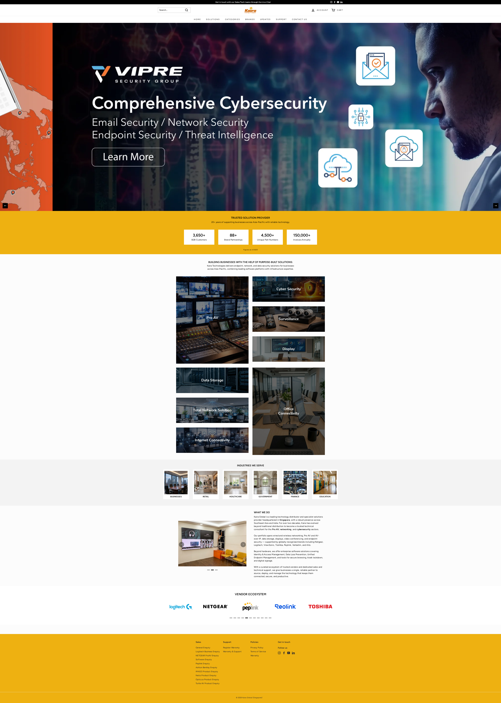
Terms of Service (258, 651)
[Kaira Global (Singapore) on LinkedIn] (293, 652)
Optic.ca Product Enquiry (207, 679)
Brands (250, 19)
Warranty (254, 655)
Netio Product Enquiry (206, 675)
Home (197, 19)
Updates (265, 19)
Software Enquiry (204, 659)
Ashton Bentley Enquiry (206, 667)
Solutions (213, 19)
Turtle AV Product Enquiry (207, 683)
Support (281, 19)
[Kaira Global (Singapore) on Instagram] (279, 652)
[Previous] (5, 205)
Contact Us (299, 19)
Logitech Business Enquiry (208, 651)
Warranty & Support (232, 651)
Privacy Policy (256, 647)
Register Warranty (231, 647)
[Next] (495, 205)
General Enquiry (203, 647)
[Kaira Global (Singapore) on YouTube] (288, 652)
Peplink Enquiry (203, 663)
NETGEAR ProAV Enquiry (207, 655)
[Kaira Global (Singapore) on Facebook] (284, 652)
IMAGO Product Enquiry (207, 671)
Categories (232, 19)
